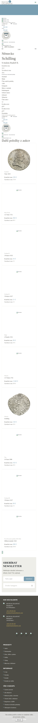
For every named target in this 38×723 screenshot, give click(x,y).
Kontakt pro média (9, 681)
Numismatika (7, 651)
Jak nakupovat (7, 692)
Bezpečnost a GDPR (9, 701)
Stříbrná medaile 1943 (10, 541)
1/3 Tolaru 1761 (8, 378)
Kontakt (6, 678)
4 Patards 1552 (8, 337)
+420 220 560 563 (11, 623)
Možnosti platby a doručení (11, 695)
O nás (5, 672)
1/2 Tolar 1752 (8, 214)
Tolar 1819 (7, 174)
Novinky (6, 675)
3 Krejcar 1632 (8, 255)
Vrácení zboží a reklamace (10, 698)
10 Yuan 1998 (8, 459)
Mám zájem (15, 23)
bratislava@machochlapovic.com (14, 613)
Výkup (6, 660)
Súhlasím (19, 720)
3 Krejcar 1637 (8, 296)
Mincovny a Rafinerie (9, 663)
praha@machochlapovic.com (13, 625)
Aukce (6, 648)
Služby (6, 657)
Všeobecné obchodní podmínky (12, 704)
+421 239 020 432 (11, 611)
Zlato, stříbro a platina (10, 654)
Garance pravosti (8, 689)
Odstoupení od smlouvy (10, 707)
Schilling (6, 418)
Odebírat (29, 579)
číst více (5, 27)
